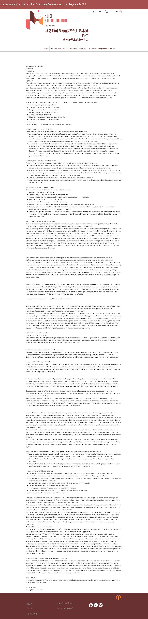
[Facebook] (91, 605)
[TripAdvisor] (101, 605)
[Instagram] (96, 605)
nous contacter (95, 439)
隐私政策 (29, 604)
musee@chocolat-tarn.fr (34, 590)
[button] (106, 11)
